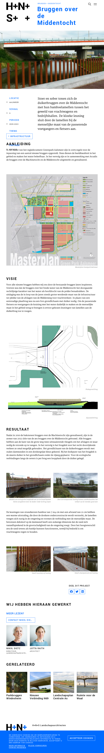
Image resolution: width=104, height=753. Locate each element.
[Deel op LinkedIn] (82, 591)
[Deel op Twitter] (77, 591)
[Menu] (95, 4)
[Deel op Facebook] (71, 591)
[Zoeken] (89, 4)
